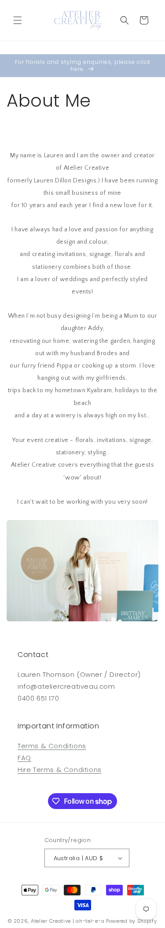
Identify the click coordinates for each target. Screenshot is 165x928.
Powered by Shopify (131, 920)
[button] (17, 20)
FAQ (24, 757)
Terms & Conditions (52, 745)
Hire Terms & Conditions (60, 769)
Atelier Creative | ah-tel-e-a (67, 920)
